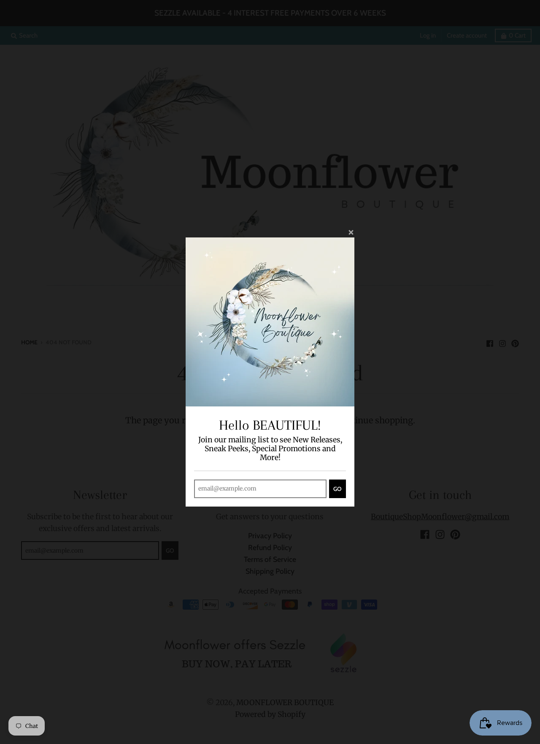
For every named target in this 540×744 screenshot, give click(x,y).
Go (337, 488)
